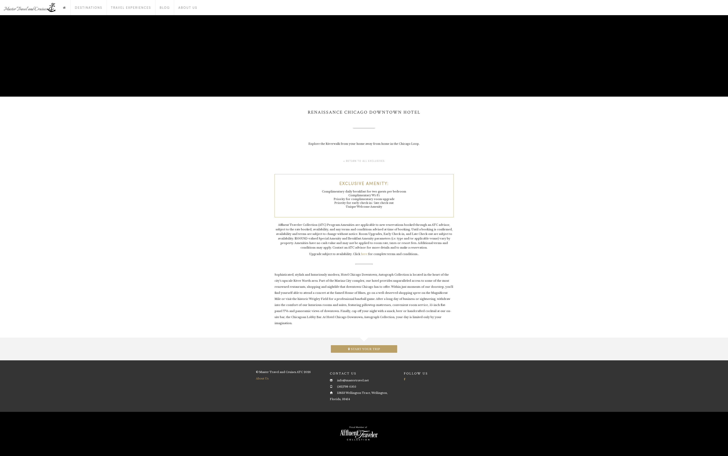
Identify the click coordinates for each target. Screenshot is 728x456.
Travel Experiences (131, 7)
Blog (165, 7)
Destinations (88, 7)
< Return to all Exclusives (364, 160)
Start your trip (365, 349)
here (364, 254)
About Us (187, 7)
